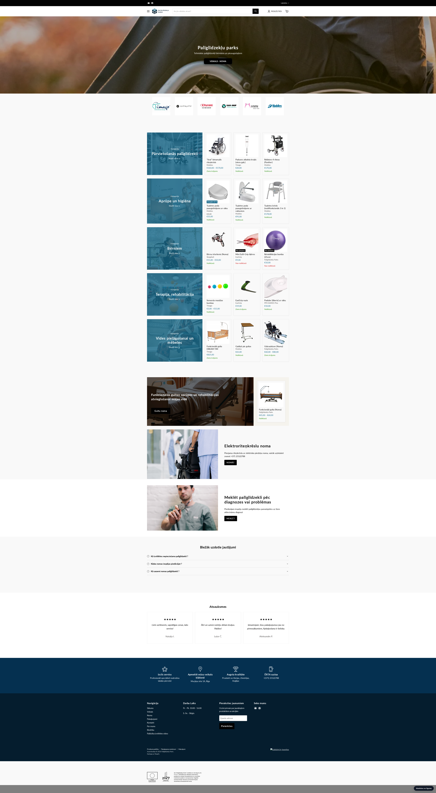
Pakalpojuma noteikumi (168, 749)
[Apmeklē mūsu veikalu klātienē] (200, 675)
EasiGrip (238, 257)
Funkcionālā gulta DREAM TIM (214, 347)
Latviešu (284, 3)
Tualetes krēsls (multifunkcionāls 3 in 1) (275, 207)
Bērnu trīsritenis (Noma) (217, 254)
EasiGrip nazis (241, 300)
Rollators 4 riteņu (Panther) (272, 161)
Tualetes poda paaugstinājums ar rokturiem (243, 208)
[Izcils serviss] (165, 675)
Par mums (151, 726)
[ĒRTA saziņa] (271, 675)
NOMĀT (231, 462)
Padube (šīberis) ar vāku (275, 300)
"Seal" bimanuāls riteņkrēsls (214, 161)
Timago (238, 165)
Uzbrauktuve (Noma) (273, 346)
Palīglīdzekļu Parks (271, 260)
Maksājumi (181, 749)
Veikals (150, 712)
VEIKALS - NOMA (218, 61)
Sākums (150, 708)
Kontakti (150, 722)
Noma (149, 715)
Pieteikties (227, 726)
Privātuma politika (153, 749)
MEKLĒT (231, 518)
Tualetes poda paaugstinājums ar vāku (217, 207)
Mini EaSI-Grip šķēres (245, 254)
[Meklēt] (256, 11)
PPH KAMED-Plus (271, 303)
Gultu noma (160, 410)
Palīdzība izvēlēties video (157, 733)
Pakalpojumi (152, 719)
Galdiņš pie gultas (243, 346)
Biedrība (150, 730)
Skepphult (210, 257)
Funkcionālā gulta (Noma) (270, 409)
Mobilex (210, 165)
